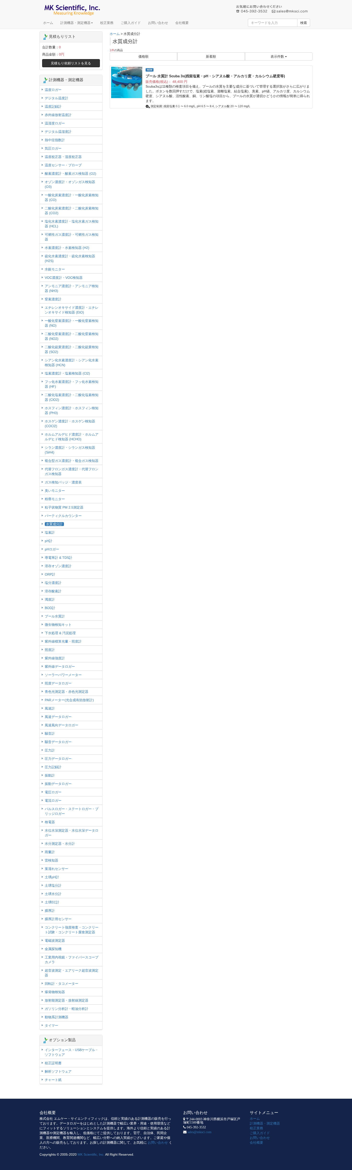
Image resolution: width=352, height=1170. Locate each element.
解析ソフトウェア (58, 1071)
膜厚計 (50, 910)
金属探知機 (53, 949)
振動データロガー (58, 784)
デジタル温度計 (56, 98)
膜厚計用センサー (58, 919)
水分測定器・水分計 (60, 843)
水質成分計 (54, 524)
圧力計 (50, 750)
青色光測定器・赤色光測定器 (66, 692)
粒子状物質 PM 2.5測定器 (64, 507)
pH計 (48, 541)
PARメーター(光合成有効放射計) (69, 700)
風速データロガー (58, 717)
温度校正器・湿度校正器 (63, 157)
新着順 (211, 56)
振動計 (50, 775)
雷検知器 (51, 860)
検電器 (50, 822)
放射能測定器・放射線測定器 (66, 1000)
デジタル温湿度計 (58, 132)
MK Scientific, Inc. (91, 1154)
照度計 (50, 650)
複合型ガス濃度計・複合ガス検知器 (71, 461)
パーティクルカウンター (63, 516)
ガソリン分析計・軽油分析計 (66, 1009)
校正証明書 (53, 1063)
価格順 (143, 56)
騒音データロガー (58, 742)
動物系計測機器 (56, 1017)
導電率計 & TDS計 (58, 558)
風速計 (50, 708)
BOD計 (50, 608)
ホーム (48, 23)
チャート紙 (53, 1080)
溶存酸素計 (53, 591)
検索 (303, 23)
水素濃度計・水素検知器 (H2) (67, 248)
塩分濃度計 (53, 583)
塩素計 (50, 532)
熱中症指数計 (55, 140)
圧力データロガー (58, 759)
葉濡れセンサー (56, 869)
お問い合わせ (158, 23)
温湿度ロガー (55, 123)
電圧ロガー (53, 792)
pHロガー (52, 549)
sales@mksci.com (199, 1132)
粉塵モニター (55, 499)
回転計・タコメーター (61, 983)
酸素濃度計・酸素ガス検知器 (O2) (70, 173)
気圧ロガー (53, 148)
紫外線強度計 (55, 658)
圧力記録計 (53, 767)
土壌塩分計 (53, 885)
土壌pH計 (52, 877)
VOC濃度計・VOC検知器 (64, 278)
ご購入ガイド (131, 23)
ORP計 (50, 574)
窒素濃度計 (53, 299)
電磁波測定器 (55, 940)
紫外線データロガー (60, 666)
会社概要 (182, 23)
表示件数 (278, 56)
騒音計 (50, 733)
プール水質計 (55, 616)
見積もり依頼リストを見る (71, 63)
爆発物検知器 (55, 992)
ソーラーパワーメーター (63, 675)
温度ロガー (53, 90)
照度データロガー (58, 683)
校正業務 (107, 23)
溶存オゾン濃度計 (58, 566)
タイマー (51, 1025)
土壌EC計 (52, 902)
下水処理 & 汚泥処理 (60, 633)
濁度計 (50, 599)
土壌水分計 (53, 894)
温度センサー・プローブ (63, 165)
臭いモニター (55, 491)
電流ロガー (53, 800)
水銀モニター (55, 269)
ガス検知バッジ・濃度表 (63, 482)
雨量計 (50, 852)
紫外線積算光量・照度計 (63, 641)
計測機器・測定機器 (75, 23)
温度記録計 (53, 106)
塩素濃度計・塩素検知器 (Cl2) (67, 373)
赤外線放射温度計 (58, 115)
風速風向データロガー (61, 725)
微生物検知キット (58, 625)
